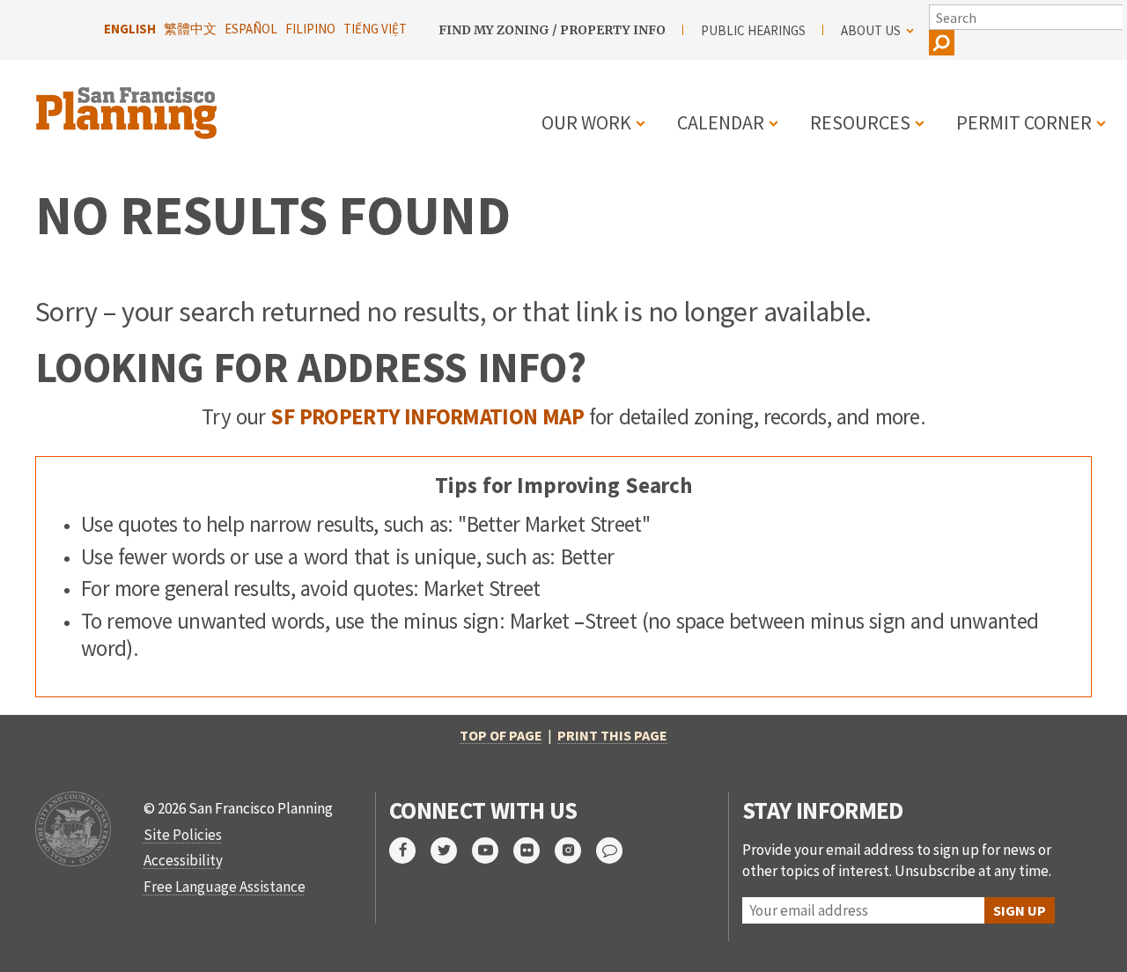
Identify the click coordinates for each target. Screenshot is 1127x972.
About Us (871, 30)
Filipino (310, 28)
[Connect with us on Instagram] (575, 850)
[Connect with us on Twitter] (451, 850)
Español (251, 28)
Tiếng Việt (375, 28)
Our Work (586, 122)
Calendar (720, 122)
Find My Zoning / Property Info (552, 30)
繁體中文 (190, 28)
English (130, 28)
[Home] (128, 102)
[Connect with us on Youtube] (492, 850)
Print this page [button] (612, 735)
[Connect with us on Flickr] (534, 850)
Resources (860, 122)
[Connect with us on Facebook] (410, 850)
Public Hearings (753, 30)
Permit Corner (1024, 122)
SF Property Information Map (427, 416)
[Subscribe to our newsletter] (616, 850)
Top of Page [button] (501, 735)
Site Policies (183, 834)
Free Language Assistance (225, 886)
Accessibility (183, 860)
